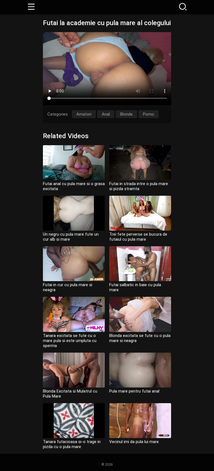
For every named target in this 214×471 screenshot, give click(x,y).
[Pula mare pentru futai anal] (140, 370)
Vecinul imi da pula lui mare (134, 441)
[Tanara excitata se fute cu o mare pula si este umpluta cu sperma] (74, 314)
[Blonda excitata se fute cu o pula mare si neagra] (140, 314)
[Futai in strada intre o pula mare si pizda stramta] (140, 162)
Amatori (83, 114)
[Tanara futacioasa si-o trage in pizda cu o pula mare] (74, 420)
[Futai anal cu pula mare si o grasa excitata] (74, 162)
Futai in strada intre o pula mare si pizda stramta (138, 186)
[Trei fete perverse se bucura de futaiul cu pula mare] (140, 213)
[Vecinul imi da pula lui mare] (140, 420)
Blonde (126, 114)
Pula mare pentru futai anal (134, 391)
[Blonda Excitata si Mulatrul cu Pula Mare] (74, 370)
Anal (106, 114)
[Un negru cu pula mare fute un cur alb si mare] (74, 213)
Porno (148, 114)
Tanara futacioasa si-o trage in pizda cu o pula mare (72, 444)
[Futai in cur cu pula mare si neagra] (74, 263)
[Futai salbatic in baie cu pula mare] (140, 263)
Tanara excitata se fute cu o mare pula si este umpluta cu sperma (69, 340)
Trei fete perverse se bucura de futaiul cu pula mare (138, 237)
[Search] (182, 7)
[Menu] (31, 7)
